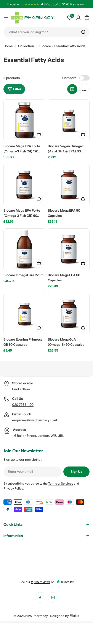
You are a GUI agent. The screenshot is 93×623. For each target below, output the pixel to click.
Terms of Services (60, 483)
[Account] (78, 17)
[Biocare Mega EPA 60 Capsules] (68, 249)
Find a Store (21, 389)
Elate (74, 615)
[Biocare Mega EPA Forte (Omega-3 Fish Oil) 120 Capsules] (24, 120)
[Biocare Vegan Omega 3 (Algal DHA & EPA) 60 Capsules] (68, 120)
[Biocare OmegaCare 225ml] (24, 249)
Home (8, 46)
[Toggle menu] (6, 17)
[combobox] (46, 32)
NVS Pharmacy (36, 616)
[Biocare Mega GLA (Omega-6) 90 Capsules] (68, 313)
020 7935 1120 (23, 405)
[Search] (83, 32)
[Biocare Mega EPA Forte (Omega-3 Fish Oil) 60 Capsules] (24, 184)
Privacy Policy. (13, 488)
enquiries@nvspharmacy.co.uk (35, 420)
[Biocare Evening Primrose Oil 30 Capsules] (24, 313)
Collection (26, 46)
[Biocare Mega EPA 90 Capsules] (68, 184)
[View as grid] (72, 89)
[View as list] (84, 89)
